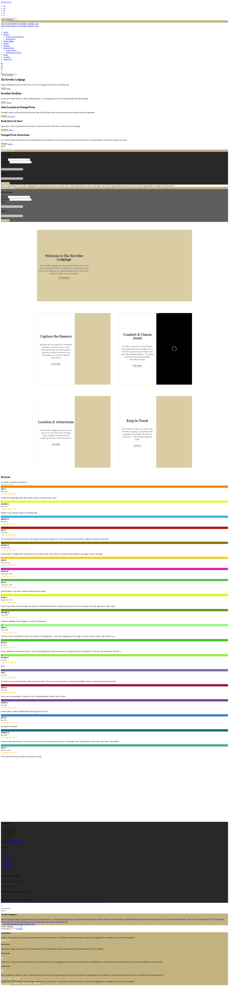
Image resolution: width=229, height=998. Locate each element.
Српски (37, 922)
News (5, 55)
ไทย (194, 919)
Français (23, 919)
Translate (19, 929)
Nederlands (181, 919)
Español (17, 919)
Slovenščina (50, 922)
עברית (163, 919)
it (3, 15)
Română (24, 922)
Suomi (58, 919)
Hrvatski (143, 919)
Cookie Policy (80, 902)
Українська (200, 919)
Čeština (128, 919)
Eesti (48, 919)
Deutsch (4, 919)
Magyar (137, 919)
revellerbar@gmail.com (17, 842)
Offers (8, 89)
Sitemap (70, 902)
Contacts (137, 446)
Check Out (5, 162)
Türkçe (189, 919)
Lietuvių (70, 919)
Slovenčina (60, 922)
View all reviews (7, 484)
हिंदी (132, 919)
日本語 (207, 919)
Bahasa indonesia (154, 919)
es (4, 10)
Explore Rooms (64, 278)
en (4, 8)
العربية (52, 919)
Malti (105, 919)
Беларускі (120, 919)
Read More (56, 444)
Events (5, 43)
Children (4, 174)
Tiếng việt (9, 922)
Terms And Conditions (96, 902)
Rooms (6, 34)
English (10, 919)
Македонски (86, 919)
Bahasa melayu (97, 919)
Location (6, 57)
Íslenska (169, 919)
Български (112, 919)
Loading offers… (12, 50)
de (4, 6)
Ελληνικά (42, 919)
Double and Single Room (14, 37)
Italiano (30, 919)
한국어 (213, 919)
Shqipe (43, 922)
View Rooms (137, 366)
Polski (3, 922)
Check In (4, 159)
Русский (17, 922)
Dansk (35, 919)
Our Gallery (56, 364)
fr (4, 13)
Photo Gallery (8, 41)
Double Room (11, 39)
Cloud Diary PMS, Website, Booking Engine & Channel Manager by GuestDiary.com (33, 902)
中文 (66, 922)
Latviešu (77, 919)
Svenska (31, 922)
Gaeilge (64, 919)
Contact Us (7, 59)
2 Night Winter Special (13, 53)
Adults (3, 164)
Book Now (4, 130)
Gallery (10, 144)
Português (220, 919)
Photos (9, 103)
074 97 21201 (6, 2)
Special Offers (8, 48)
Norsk (174, 919)
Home (5, 32)
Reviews (6, 46)
